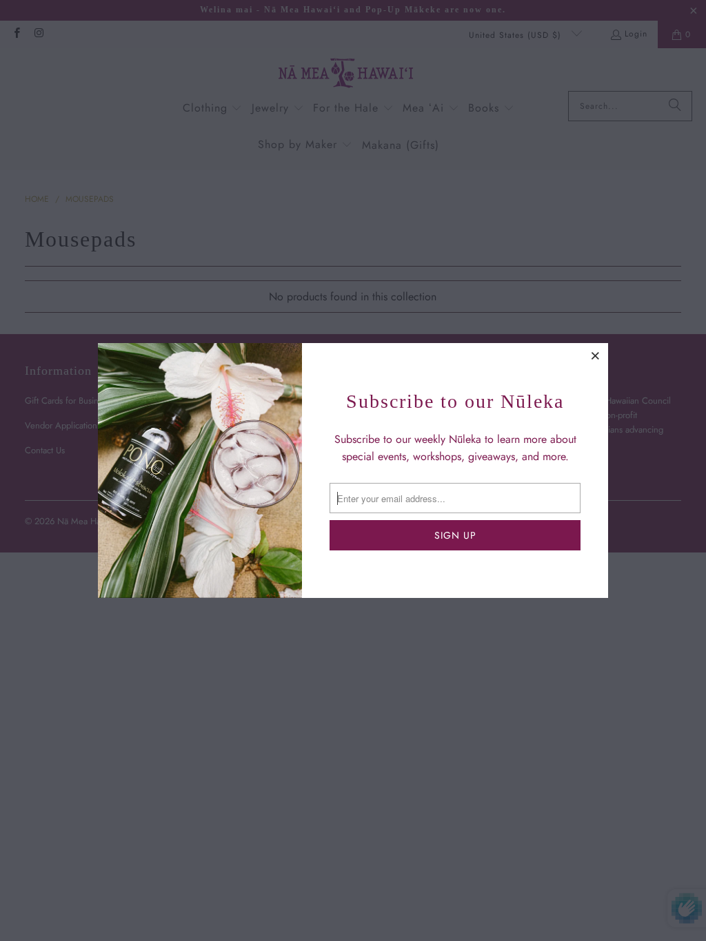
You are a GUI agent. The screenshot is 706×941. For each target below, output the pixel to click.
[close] (595, 355)
